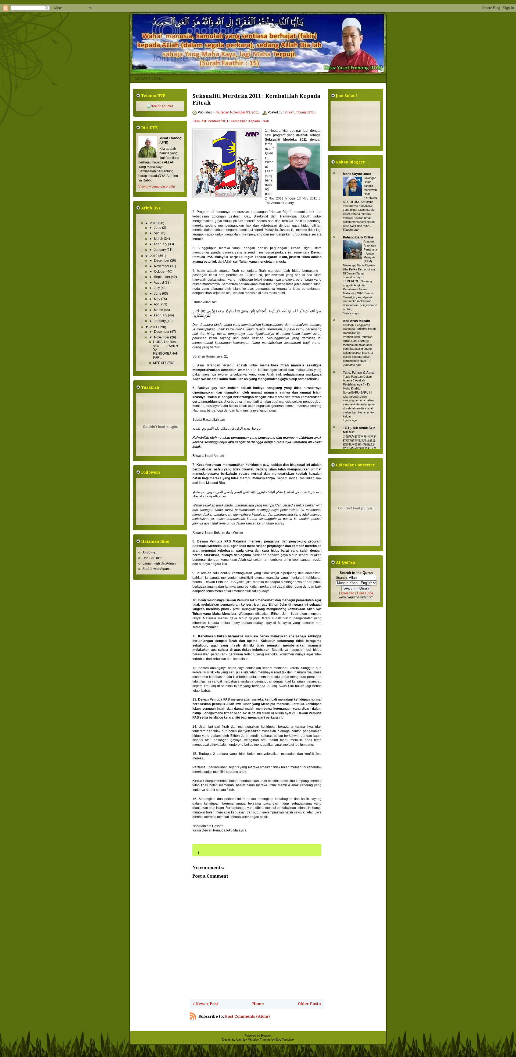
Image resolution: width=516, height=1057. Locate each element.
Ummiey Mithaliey (247, 1039)
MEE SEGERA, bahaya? (164, 365)
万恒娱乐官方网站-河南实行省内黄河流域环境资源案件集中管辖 (360, 440)
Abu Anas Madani (356, 321)
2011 (154, 327)
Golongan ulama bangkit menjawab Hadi (370, 185)
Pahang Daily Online (358, 237)
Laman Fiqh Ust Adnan (159, 563)
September (162, 277)
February (161, 244)
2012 (154, 256)
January (160, 250)
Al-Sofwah (149, 552)
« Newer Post (205, 1004)
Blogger (266, 1035)
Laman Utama (148, 78)
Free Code (365, 593)
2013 (154, 223)
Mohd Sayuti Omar (357, 174)
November (162, 266)
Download (346, 593)
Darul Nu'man (152, 558)
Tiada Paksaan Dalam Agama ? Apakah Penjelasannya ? (357, 380)
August (159, 282)
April (157, 233)
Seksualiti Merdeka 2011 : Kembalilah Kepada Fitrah (230, 121)
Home (258, 1004)
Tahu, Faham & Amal (358, 372)
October (160, 271)
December (162, 260)
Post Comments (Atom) (247, 1016)
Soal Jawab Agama (156, 569)
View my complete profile (156, 186)
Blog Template (284, 1039)
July (157, 288)
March (159, 239)
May (157, 299)
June (158, 228)
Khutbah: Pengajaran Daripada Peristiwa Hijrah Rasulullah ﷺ (359, 329)
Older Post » (309, 1004)
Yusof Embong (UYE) (300, 112)
